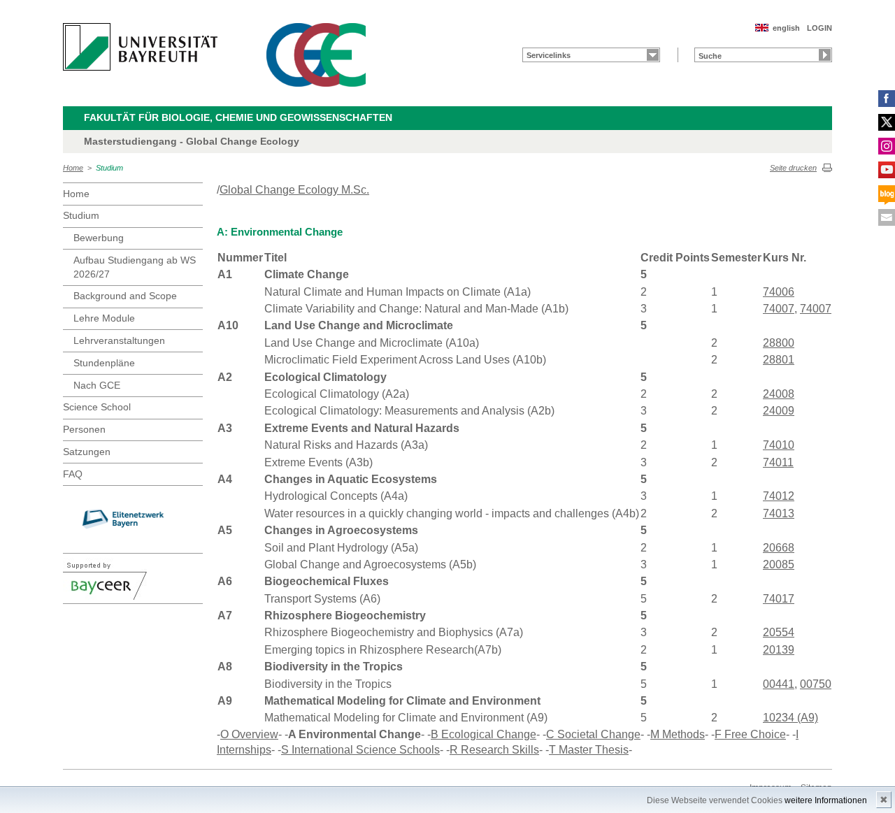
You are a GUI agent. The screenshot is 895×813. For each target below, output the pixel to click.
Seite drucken (793, 168)
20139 (778, 650)
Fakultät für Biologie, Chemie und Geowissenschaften (238, 117)
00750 (815, 684)
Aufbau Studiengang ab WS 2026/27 (134, 267)
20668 (778, 548)
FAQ (73, 474)
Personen (84, 429)
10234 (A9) (790, 718)
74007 (778, 309)
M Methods (677, 734)
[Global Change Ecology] (316, 55)
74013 (778, 513)
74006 (778, 292)
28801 (778, 360)
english (786, 28)
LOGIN (819, 28)
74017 (778, 599)
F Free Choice (750, 734)
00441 (778, 684)
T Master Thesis (589, 750)
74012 (778, 496)
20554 (778, 632)
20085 (778, 564)
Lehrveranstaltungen (119, 340)
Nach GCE (96, 385)
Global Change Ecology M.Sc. (294, 190)
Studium (109, 168)
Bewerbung (98, 237)
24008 (778, 394)
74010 (778, 445)
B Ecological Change (483, 734)
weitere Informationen (826, 800)
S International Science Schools (360, 750)
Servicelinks (549, 55)
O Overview (249, 734)
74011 (778, 462)
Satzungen (86, 451)
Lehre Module (104, 318)
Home (73, 168)
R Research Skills (494, 750)
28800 (778, 343)
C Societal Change (593, 734)
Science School (97, 406)
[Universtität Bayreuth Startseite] (140, 47)
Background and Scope (125, 295)
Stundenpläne (104, 362)
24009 (778, 411)
